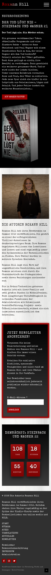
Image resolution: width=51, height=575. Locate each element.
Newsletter (8, 545)
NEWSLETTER (9, 539)
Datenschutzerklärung (15, 548)
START (5, 524)
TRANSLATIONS (10, 533)
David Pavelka (18, 570)
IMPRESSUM (8, 551)
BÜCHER (6, 527)
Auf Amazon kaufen (15, 97)
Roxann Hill (15, 5)
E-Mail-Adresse (17, 398)
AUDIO (5, 530)
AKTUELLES (8, 536)
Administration (11, 555)
